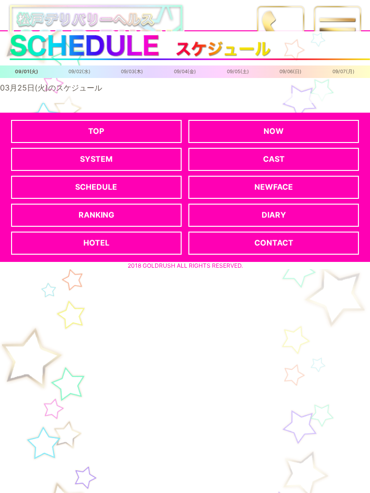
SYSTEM (96, 159)
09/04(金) (185, 71)
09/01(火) (26, 71)
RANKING (96, 215)
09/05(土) (238, 71)
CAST (274, 159)
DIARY (274, 215)
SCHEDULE (96, 187)
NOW (274, 131)
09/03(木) (132, 71)
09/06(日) (290, 71)
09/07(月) (343, 71)
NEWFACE (273, 187)
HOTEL (96, 242)
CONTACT (273, 242)
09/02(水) (79, 71)
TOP (96, 131)
